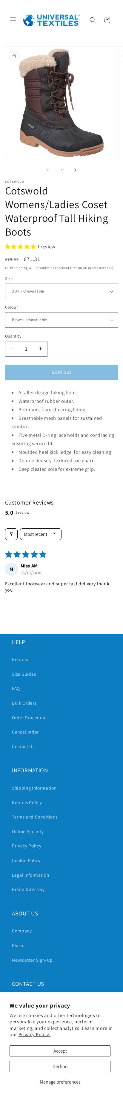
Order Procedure (29, 717)
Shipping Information (34, 788)
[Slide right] (75, 170)
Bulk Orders (24, 703)
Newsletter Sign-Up (32, 960)
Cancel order (25, 732)
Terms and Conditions (34, 817)
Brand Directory (28, 889)
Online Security (28, 831)
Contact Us (23, 746)
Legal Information (30, 875)
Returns (20, 659)
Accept (60, 1051)
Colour (11, 307)
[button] (13, 20)
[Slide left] (47, 170)
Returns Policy (27, 802)
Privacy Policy (26, 846)
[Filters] (11, 534)
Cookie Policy (26, 860)
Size (9, 278)
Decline (60, 1066)
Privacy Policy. (34, 1034)
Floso (17, 945)
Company (22, 931)
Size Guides (24, 674)
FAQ (16, 688)
